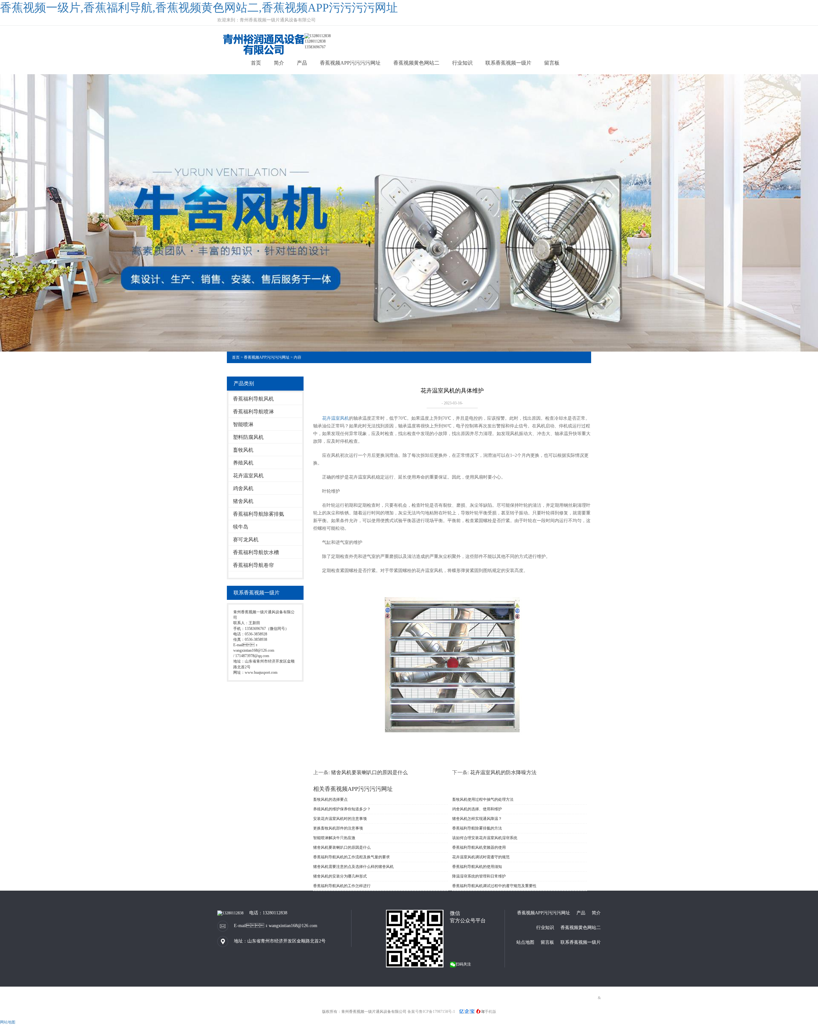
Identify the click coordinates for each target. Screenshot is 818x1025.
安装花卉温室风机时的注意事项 (340, 818)
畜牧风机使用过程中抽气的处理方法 (482, 799)
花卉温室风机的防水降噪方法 (503, 772)
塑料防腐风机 (248, 437)
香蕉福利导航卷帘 (253, 565)
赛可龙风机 (246, 539)
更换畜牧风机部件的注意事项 (338, 828)
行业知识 (462, 63)
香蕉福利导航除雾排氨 (258, 514)
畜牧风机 (243, 450)
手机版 (490, 1011)
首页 (256, 63)
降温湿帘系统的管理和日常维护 (479, 876)
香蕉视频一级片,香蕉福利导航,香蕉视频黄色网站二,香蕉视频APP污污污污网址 (199, 7)
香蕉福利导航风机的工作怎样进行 (342, 886)
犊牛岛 (240, 526)
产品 (302, 63)
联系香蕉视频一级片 (508, 63)
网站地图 (7, 1022)
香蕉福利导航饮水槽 (256, 552)
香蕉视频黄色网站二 (416, 63)
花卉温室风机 (248, 475)
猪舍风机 (243, 501)
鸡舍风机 (243, 488)
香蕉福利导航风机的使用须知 (477, 866)
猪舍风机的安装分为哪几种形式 (340, 876)
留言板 (551, 63)
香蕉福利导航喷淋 (253, 411)
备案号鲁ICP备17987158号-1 (431, 1011)
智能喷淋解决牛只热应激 (334, 838)
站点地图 (525, 942)
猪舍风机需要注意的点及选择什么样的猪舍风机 (353, 866)
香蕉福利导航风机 (253, 398)
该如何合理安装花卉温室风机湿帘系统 (484, 838)
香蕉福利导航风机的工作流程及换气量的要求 (351, 857)
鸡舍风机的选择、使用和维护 (477, 809)
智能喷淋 (243, 424)
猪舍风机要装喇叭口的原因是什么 (369, 772)
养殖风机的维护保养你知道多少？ (342, 809)
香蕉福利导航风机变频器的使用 (479, 847)
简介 (279, 63)
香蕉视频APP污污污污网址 (350, 63)
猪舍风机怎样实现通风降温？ (477, 818)
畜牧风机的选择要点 (330, 799)
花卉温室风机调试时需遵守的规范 (481, 857)
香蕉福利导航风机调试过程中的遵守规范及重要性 (494, 886)
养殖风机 (243, 462)
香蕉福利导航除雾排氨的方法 (477, 828)
